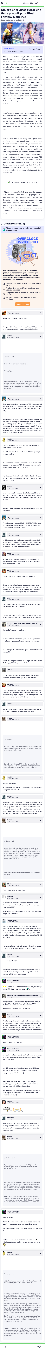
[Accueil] (5, 3)
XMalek (9, 718)
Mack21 (9, 312)
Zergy (9, 553)
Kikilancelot (11, 1117)
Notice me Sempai (13, 980)
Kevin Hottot (9, 49)
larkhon (9, 534)
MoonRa (9, 1015)
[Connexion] (36, 3)
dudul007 (10, 896)
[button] (42, 3)
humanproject (11, 920)
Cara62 (9, 669)
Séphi (9, 570)
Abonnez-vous (22, 304)
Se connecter (11, 230)
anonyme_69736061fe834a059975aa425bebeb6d (23, 624)
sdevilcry (10, 684)
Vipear (9, 398)
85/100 (5, 103)
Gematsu (8, 146)
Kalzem (9, 1101)
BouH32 (9, 703)
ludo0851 (10, 439)
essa (8, 598)
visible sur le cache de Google (16, 149)
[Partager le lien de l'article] (5, 1347)
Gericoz (9, 335)
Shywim (9, 487)
